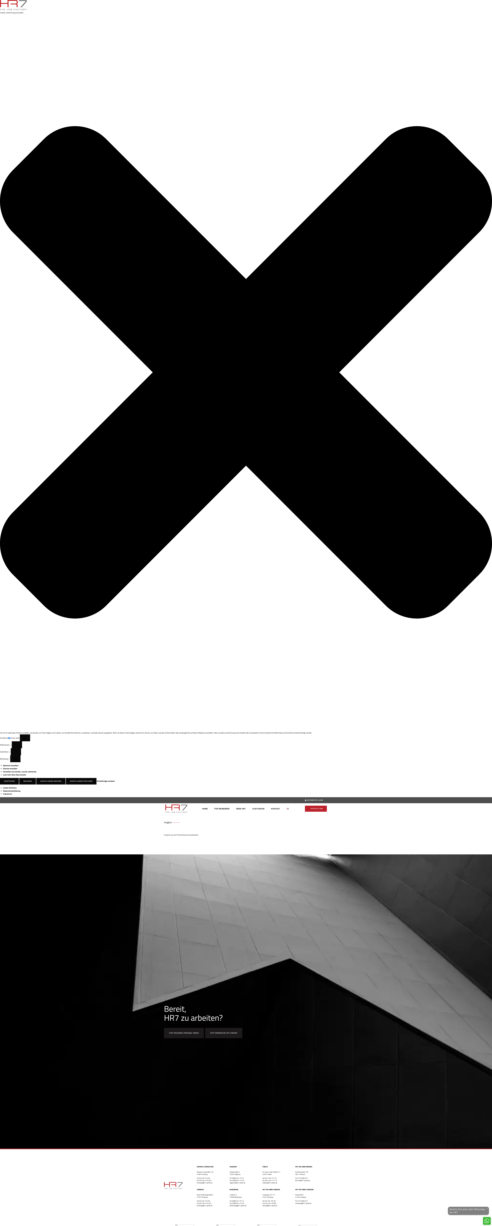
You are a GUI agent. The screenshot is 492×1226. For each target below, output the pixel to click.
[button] (246, 372)
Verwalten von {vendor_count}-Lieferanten (20, 771)
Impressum (7, 793)
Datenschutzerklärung (11, 791)
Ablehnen (27, 781)
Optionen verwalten (10, 765)
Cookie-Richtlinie (10, 787)
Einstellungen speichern (81, 781)
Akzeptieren (9, 781)
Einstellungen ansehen (50, 781)
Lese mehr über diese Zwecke (14, 774)
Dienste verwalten (10, 768)
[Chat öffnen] (487, 1221)
